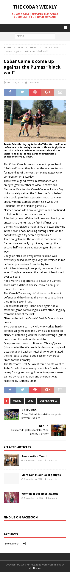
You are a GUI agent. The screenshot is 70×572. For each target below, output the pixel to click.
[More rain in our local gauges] (11, 478)
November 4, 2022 (33, 479)
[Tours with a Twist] (11, 460)
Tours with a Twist (34, 456)
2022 (20, 47)
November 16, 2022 (33, 498)
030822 (17, 400)
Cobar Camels (48, 400)
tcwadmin (33, 82)
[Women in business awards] (11, 497)
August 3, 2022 (15, 82)
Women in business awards (39, 493)
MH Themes (35, 568)
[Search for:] (35, 36)
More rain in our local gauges (41, 475)
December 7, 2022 (33, 460)
